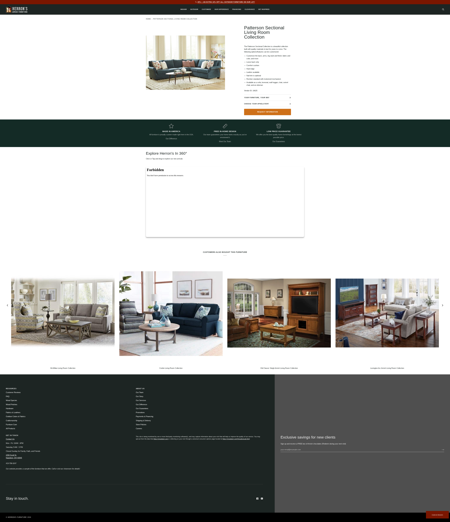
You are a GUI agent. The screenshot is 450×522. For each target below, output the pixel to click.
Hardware (9, 408)
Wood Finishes (11, 404)
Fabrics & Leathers (13, 412)
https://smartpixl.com (161, 439)
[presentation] (7, 305)
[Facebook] (257, 498)
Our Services (141, 400)
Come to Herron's (437, 515)
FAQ (7, 396)
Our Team (139, 392)
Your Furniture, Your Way (256, 97)
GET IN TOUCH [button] (12, 435)
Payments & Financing (144, 416)
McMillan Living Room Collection (62, 368)
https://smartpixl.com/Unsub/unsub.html (236, 439)
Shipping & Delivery (143, 421)
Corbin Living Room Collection (170, 368)
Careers (139, 428)
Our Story (139, 396)
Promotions (140, 412)
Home (148, 19)
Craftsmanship (11, 421)
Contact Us (10, 439)
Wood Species (11, 400)
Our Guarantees (278, 141)
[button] (184, 9)
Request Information (267, 112)
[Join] (441, 450)
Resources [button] (11, 389)
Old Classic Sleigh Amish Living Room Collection (279, 368)
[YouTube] (262, 498)
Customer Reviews (13, 392)
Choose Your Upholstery (256, 104)
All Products (10, 428)
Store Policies (141, 425)
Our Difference (171, 139)
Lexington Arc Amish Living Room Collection (387, 368)
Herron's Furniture (17, 517)
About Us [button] (140, 389)
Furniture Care (11, 425)
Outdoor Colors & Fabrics (15, 416)
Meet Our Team (225, 141)
